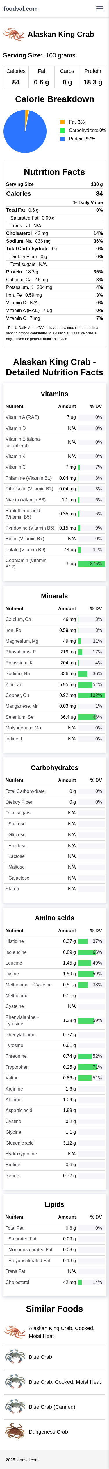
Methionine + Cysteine (29, 984)
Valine (12, 1077)
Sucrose (17, 823)
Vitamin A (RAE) (22, 417)
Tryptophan (17, 1067)
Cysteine (15, 1006)
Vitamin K (16, 456)
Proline (13, 1164)
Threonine (16, 1056)
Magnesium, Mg (22, 641)
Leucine (14, 963)
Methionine (17, 995)
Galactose (18, 878)
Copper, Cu (17, 695)
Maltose (16, 867)
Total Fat (14, 1228)
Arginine (14, 1088)
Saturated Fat (22, 1238)
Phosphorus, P (21, 651)
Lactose (16, 856)
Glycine (13, 1132)
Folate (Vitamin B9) (25, 549)
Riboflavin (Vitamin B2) (29, 488)
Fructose (17, 845)
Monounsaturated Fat (30, 1249)
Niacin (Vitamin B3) (26, 499)
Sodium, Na (18, 673)
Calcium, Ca (18, 619)
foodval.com (20, 9)
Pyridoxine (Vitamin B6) (30, 528)
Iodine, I (14, 738)
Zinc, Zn (14, 684)
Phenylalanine (20, 1034)
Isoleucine (16, 952)
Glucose (17, 834)
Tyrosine (14, 1045)
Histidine (15, 941)
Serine (12, 1175)
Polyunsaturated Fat (29, 1260)
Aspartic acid (19, 1110)
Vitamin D (16, 428)
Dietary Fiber (19, 802)
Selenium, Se (19, 717)
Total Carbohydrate (25, 791)
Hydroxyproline (21, 1153)
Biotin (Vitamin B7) (25, 538)
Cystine (13, 1121)
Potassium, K (19, 662)
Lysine (12, 973)
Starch (12, 888)
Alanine (14, 1099)
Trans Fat (15, 1271)
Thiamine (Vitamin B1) (29, 478)
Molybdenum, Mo (23, 727)
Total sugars (18, 812)
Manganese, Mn (22, 706)
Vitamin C (16, 467)
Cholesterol (17, 1282)
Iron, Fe (13, 630)
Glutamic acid (20, 1143)
